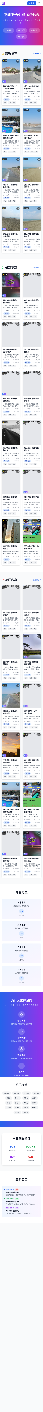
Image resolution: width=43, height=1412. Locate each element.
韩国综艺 (21, 37)
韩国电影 (21, 30)
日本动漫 (34, 30)
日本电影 (9, 30)
